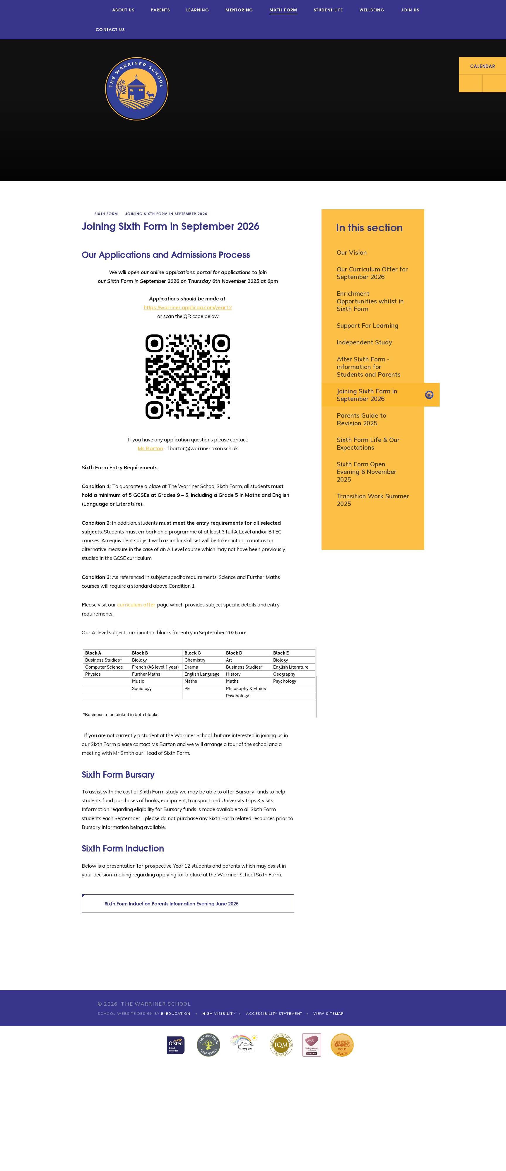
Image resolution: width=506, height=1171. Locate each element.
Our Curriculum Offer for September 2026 (372, 273)
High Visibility (218, 1013)
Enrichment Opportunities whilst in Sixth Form (370, 301)
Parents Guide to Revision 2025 (361, 419)
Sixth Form (106, 213)
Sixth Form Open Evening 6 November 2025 (366, 471)
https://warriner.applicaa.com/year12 (188, 307)
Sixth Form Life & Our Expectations (368, 443)
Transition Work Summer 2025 (373, 499)
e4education (175, 1013)
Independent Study (364, 342)
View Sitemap (328, 1013)
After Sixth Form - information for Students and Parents (369, 366)
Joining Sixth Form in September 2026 (166, 213)
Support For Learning (368, 325)
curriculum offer (137, 604)
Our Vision (352, 252)
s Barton (152, 448)
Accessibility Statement (274, 1013)
